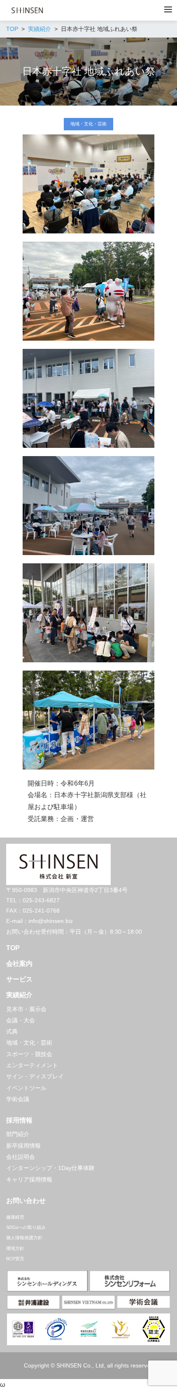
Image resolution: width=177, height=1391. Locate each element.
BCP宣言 (15, 1258)
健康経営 (15, 1216)
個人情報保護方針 (24, 1237)
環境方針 (15, 1248)
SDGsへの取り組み (26, 1227)
